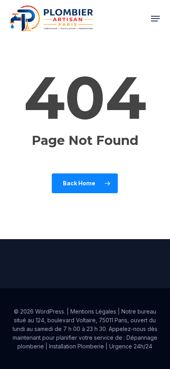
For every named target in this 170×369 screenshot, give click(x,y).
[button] (155, 19)
